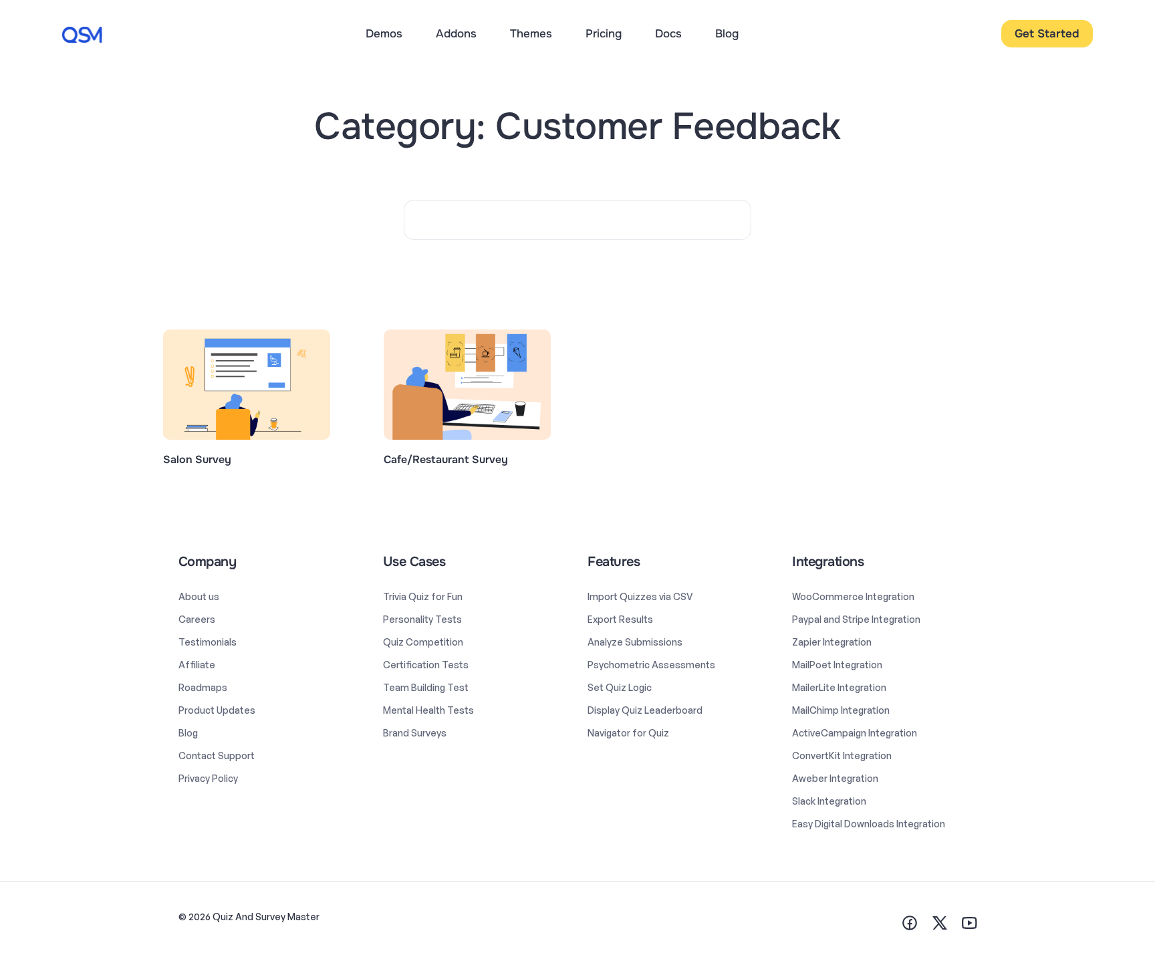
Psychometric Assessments (651, 664)
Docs (668, 34)
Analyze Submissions (635, 642)
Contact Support (216, 755)
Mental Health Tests (428, 710)
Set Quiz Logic (620, 687)
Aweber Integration (835, 778)
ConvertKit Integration (842, 755)
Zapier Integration (832, 642)
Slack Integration (829, 801)
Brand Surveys (414, 732)
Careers (196, 619)
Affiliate (196, 664)
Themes (531, 34)
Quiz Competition (423, 642)
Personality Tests (422, 619)
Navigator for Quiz (628, 732)
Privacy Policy (208, 778)
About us (198, 596)
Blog (727, 34)
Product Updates (216, 710)
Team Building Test (426, 687)
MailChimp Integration (841, 710)
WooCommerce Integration (853, 596)
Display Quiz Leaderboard (645, 710)
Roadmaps (202, 687)
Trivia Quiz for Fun (423, 596)
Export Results (620, 619)
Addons (456, 34)
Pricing (604, 34)
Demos (384, 34)
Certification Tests (426, 664)
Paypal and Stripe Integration (856, 619)
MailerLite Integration (839, 687)
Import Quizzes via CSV (640, 596)
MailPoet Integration (837, 664)
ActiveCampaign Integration (854, 732)
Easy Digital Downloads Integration (868, 823)
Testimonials (207, 642)
